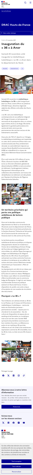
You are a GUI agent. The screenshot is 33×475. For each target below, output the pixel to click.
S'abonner (16, 407)
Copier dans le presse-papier (24, 375)
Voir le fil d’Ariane (6, 11)
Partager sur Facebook (3, 375)
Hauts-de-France (14, 68)
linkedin (8, 423)
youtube (24, 423)
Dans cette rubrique (9, 33)
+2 (22, 68)
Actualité (5, 68)
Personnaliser (16, 472)
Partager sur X (8, 375)
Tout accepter (17, 461)
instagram (19, 423)
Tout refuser (16, 466)
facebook (13, 423)
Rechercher (25, 2)
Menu (30, 2)
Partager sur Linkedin (13, 375)
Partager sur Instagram (19, 375)
